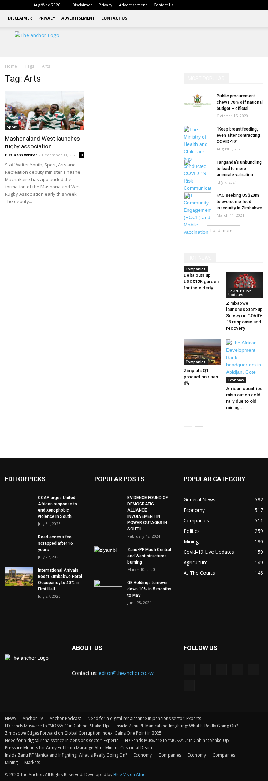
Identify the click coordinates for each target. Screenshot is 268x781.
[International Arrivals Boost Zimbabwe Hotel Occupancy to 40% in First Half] (19, 576)
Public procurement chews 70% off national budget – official (240, 102)
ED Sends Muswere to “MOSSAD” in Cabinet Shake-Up (57, 726)
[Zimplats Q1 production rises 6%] (202, 352)
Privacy (105, 4)
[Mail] (223, 5)
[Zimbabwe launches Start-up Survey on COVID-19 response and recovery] (244, 285)
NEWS (10, 718)
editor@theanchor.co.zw (126, 673)
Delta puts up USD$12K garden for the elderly (201, 281)
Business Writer (21, 154)
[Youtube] (258, 5)
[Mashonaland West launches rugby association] (44, 110)
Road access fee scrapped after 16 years (55, 543)
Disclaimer (82, 4)
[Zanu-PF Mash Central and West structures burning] (108, 556)
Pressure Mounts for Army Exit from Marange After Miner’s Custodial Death (78, 748)
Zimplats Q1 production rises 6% (201, 377)
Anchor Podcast (65, 718)
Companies (196, 269)
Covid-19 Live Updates (239, 293)
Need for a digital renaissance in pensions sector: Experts (144, 718)
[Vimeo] (246, 5)
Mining (11, 762)
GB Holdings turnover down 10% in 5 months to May (149, 589)
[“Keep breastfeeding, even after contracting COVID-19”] (197, 221)
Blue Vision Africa (130, 775)
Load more (221, 230)
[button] (190, 4)
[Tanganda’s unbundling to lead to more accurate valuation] (197, 169)
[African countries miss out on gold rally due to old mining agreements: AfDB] (244, 361)
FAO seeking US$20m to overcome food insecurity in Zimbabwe (239, 201)
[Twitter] (235, 5)
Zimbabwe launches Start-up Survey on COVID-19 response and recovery (244, 315)
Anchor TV (33, 718)
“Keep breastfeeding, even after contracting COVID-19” (238, 135)
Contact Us (163, 4)
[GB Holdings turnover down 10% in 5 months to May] (108, 589)
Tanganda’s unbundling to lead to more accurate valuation (239, 168)
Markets (32, 762)
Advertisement (133, 4)
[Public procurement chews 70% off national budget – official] (197, 102)
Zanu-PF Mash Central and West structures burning (149, 556)
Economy (236, 380)
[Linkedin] (212, 5)
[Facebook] (200, 5)
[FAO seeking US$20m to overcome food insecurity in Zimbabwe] (197, 202)
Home (11, 66)
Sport (12, 127)
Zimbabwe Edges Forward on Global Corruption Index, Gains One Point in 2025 (83, 733)
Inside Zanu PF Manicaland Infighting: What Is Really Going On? (177, 726)
